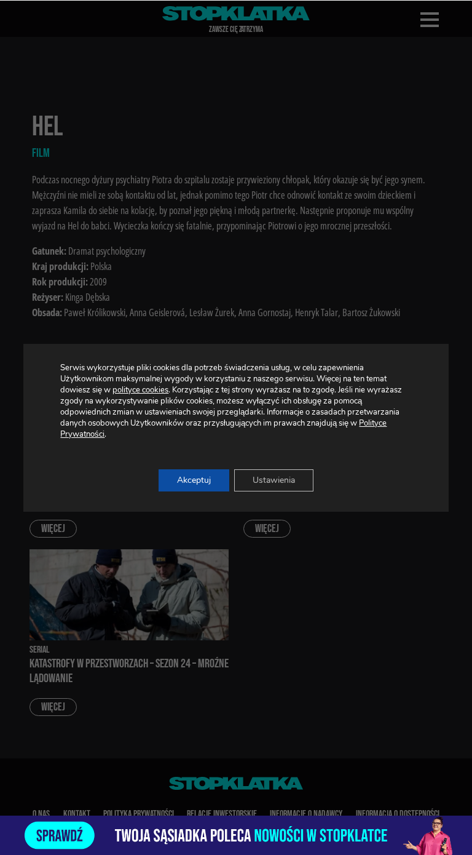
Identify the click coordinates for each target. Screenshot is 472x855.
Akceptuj (194, 480)
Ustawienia (274, 480)
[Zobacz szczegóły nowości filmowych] (236, 835)
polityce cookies (140, 390)
